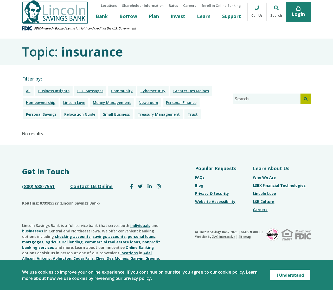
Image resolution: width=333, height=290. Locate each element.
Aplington (62, 258)
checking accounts (73, 236)
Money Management (112, 102)
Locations (109, 5)
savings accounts (109, 236)
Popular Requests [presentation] (215, 168)
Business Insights (53, 90)
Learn (203, 16)
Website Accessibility (215, 201)
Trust (193, 114)
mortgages (32, 241)
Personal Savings (41, 114)
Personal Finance (181, 102)
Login (298, 14)
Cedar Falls (83, 258)
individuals (140, 225)
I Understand (290, 275)
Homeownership (40, 102)
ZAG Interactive (223, 237)
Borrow (128, 16)
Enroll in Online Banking (221, 5)
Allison (28, 258)
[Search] (305, 99)
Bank (102, 16)
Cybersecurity (152, 90)
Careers (189, 5)
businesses (32, 231)
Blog (199, 185)
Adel (147, 252)
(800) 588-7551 (38, 186)
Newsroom (148, 102)
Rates (173, 5)
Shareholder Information (143, 5)
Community (122, 90)
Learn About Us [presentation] (271, 168)
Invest (178, 16)
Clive (100, 258)
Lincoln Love (74, 102)
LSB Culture (263, 201)
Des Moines (117, 258)
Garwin (136, 258)
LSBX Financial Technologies (279, 185)
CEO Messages (90, 90)
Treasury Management (159, 114)
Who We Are (264, 177)
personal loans (141, 236)
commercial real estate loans (112, 241)
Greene (152, 258)
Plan (154, 16)
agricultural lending (64, 241)
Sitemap (245, 237)
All (28, 90)
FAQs (199, 177)
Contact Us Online (91, 186)
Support (231, 16)
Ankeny (44, 258)
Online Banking (140, 247)
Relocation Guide (79, 114)
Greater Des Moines (191, 90)
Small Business (116, 114)
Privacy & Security (212, 193)
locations (129, 252)
